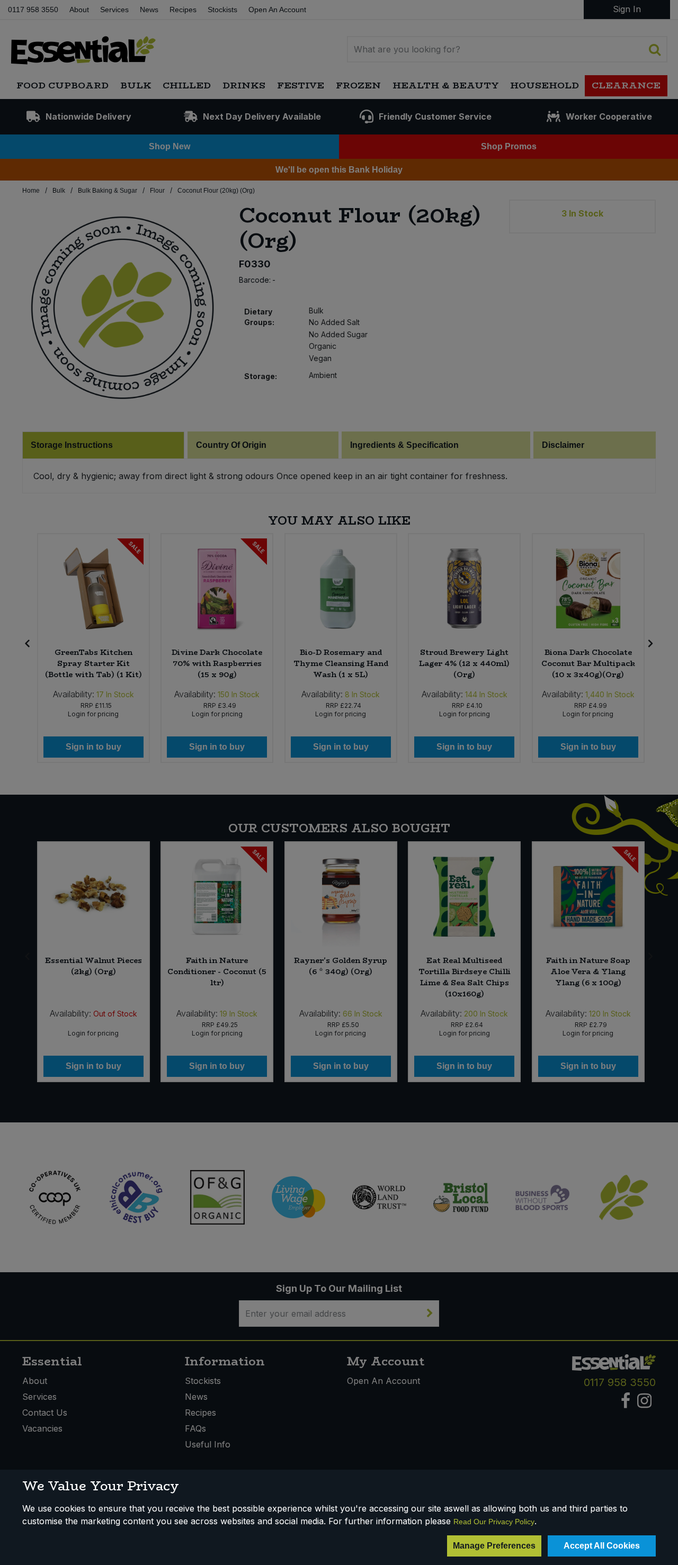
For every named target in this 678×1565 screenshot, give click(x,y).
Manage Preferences (494, 1545)
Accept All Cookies (602, 1545)
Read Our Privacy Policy (493, 1521)
